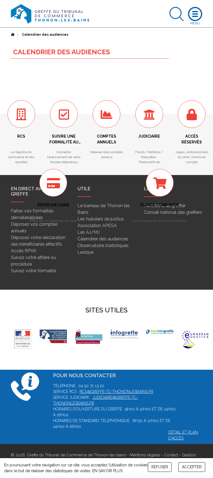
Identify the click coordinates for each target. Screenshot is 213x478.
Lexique (85, 252)
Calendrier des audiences (102, 238)
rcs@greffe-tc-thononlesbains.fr (116, 391)
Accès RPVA (23, 250)
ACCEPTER (192, 467)
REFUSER (159, 467)
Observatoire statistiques (103, 245)
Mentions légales (145, 455)
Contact (171, 455)
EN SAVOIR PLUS (107, 471)
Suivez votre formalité (33, 270)
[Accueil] (13, 35)
